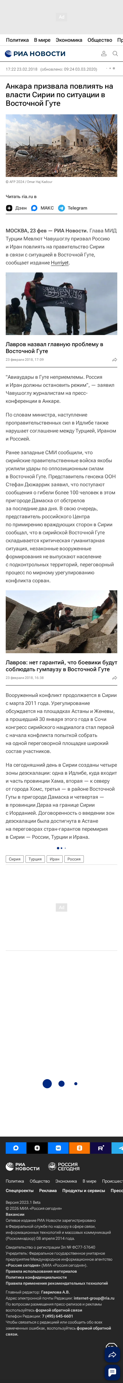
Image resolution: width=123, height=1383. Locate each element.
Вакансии (15, 1214)
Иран (54, 859)
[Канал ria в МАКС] (16, 1148)
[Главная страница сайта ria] (34, 54)
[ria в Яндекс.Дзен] (37, 1148)
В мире (89, 1181)
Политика (15, 1181)
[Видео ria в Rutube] (100, 1148)
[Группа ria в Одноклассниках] (79, 1148)
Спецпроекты (19, 1190)
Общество (40, 1181)
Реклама (48, 1190)
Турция (35, 859)
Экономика (66, 1181)
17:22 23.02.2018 (21, 69)
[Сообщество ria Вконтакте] (58, 1148)
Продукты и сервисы (83, 1190)
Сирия (15, 859)
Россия (74, 859)
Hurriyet (60, 263)
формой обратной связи (58, 1310)
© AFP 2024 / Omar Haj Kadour (29, 182)
